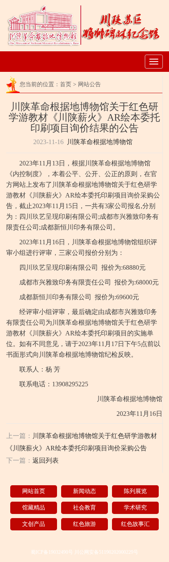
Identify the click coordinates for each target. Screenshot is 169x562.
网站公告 (89, 84)
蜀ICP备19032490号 (52, 552)
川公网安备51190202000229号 (106, 552)
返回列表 (45, 460)
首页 (65, 84)
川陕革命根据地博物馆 (99, 141)
